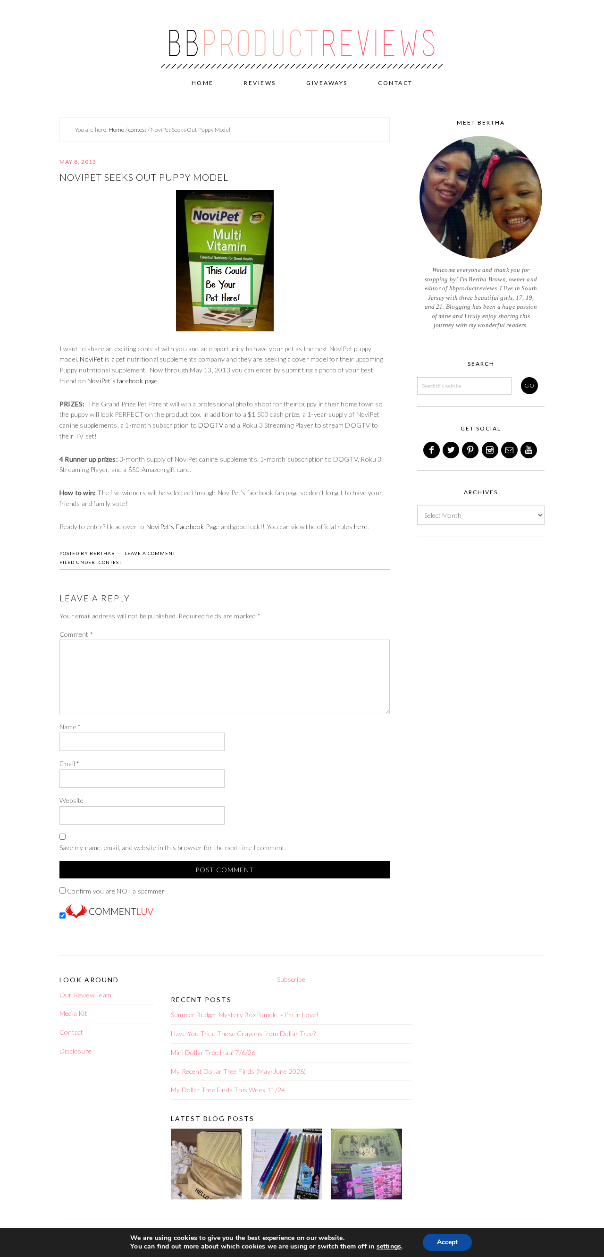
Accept (447, 1242)
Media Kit (73, 1013)
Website (71, 800)
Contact (71, 1032)
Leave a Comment (150, 553)
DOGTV (210, 425)
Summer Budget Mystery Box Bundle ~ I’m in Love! (245, 1015)
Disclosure (75, 1051)
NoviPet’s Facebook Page (182, 527)
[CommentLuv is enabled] (109, 916)
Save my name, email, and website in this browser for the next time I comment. (172, 848)
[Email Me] (510, 450)
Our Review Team (85, 995)
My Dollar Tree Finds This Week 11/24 (228, 1090)
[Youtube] (529, 450)
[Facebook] (432, 450)
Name (70, 727)
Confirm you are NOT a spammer (115, 891)
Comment (76, 634)
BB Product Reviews (302, 36)
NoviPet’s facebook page (122, 381)
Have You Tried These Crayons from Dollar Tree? (243, 1033)
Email (69, 763)
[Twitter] (452, 450)
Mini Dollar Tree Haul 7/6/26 (213, 1052)
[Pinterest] (471, 450)
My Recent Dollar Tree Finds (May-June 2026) (238, 1071)
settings (389, 1246)
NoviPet (91, 359)
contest (110, 562)
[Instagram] (491, 450)
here (361, 527)
